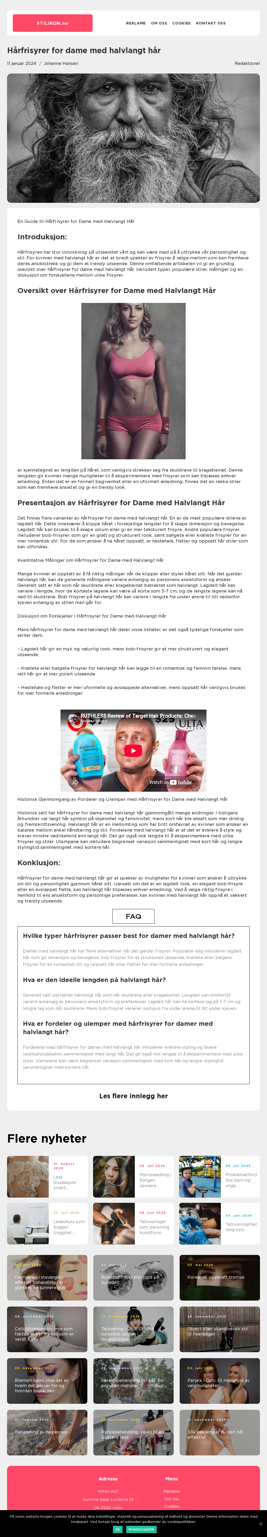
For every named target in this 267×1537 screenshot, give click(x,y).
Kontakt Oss (211, 23)
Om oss (159, 23)
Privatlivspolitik (141, 1529)
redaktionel (247, 63)
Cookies (181, 23)
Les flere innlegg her (133, 1096)
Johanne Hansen (61, 63)
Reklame (136, 23)
